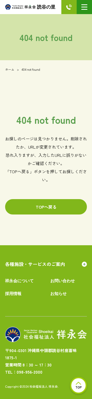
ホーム (9, 69)
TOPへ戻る (46, 207)
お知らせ (58, 293)
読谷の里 (46, 6)
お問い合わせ (62, 281)
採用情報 (13, 293)
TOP (78, 387)
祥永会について (19, 281)
